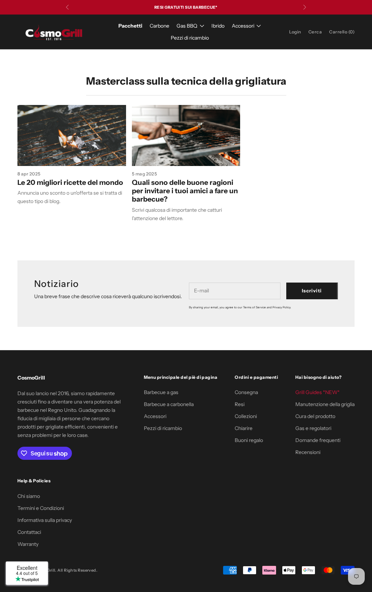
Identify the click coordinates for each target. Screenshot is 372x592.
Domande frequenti (317, 440)
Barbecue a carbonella (169, 404)
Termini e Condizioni (40, 508)
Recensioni (307, 452)
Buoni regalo (249, 440)
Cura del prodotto (315, 416)
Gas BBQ (187, 26)
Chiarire (243, 428)
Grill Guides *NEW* (317, 392)
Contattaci (29, 532)
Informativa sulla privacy (44, 520)
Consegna (246, 392)
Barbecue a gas (161, 392)
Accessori (243, 26)
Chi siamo (28, 496)
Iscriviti (312, 290)
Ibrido (218, 26)
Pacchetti (130, 26)
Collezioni (246, 416)
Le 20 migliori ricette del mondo (70, 182)
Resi (239, 404)
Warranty (28, 544)
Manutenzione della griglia (325, 404)
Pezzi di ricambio (190, 38)
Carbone (159, 26)
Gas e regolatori (313, 428)
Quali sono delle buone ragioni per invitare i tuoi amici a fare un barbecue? (185, 190)
